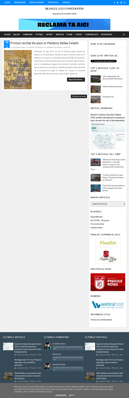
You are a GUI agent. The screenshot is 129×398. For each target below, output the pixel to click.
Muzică (60, 35)
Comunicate (91, 35)
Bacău (16, 35)
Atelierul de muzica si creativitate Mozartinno (45, 47)
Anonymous (56, 354)
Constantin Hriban (58, 344)
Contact (66, 3)
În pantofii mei (108, 97)
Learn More (60, 395)
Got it (72, 395)
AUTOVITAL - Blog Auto (100, 220)
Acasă (7, 3)
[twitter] (117, 2)
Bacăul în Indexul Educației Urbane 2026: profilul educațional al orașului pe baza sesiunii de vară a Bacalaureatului (108, 118)
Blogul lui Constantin (64, 8)
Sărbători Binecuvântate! (112, 87)
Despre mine (19, 3)
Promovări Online (97, 224)
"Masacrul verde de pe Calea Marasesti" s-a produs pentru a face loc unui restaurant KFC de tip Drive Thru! (108, 164)
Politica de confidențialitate (101, 320)
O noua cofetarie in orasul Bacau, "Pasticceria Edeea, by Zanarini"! (113, 177)
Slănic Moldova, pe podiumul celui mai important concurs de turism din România (27, 375)
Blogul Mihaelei (97, 217)
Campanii (28, 35)
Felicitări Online (97, 228)
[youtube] (121, 2)
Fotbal (39, 35)
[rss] (124, 2)
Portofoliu (53, 3)
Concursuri (10, 41)
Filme (70, 35)
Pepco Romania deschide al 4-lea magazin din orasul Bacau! (113, 188)
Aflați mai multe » (76, 79)
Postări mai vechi (79, 96)
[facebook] (114, 2)
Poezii (79, 35)
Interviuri (106, 35)
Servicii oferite (36, 3)
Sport (49, 35)
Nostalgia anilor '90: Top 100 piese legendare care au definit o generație (27, 362)
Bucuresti (66, 47)
